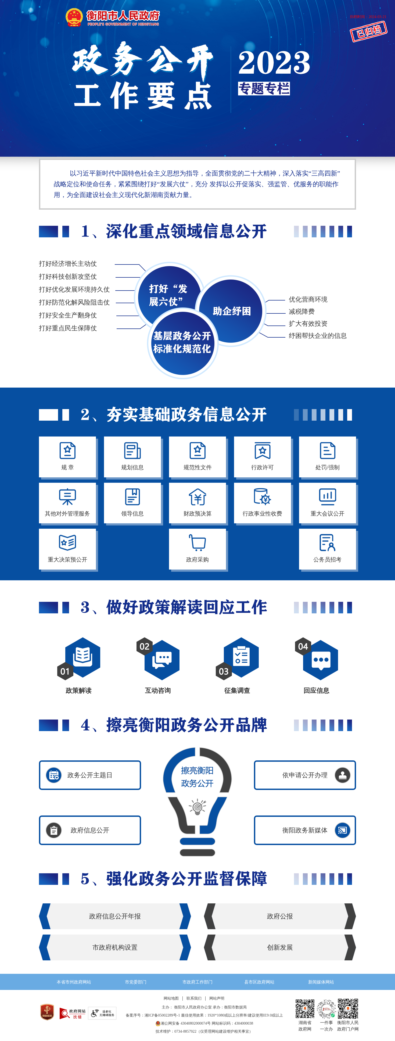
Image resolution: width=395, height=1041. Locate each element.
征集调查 (237, 690)
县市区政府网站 (259, 982)
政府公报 (280, 916)
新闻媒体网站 (321, 982)
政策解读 (79, 690)
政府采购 (197, 559)
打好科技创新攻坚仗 (68, 276)
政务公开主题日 (90, 775)
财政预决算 (198, 513)
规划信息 (132, 467)
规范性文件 (198, 467)
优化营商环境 (308, 299)
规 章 (67, 467)
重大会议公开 (327, 513)
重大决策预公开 (67, 559)
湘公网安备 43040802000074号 (186, 1023)
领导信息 (132, 513)
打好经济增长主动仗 (68, 263)
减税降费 (302, 311)
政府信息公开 (90, 830)
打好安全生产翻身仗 (68, 315)
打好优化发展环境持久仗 (74, 289)
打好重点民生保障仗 (68, 328)
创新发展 (280, 947)
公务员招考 (327, 559)
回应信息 (316, 690)
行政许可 (262, 467)
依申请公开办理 (305, 775)
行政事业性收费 (262, 513)
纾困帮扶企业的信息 (318, 335)
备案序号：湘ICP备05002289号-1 (153, 1015)
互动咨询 (158, 690)
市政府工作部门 (197, 982)
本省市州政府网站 (74, 982)
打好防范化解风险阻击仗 (74, 302)
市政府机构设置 (115, 947)
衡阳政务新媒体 (305, 830)
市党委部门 (135, 982)
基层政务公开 (182, 343)
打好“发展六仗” (169, 289)
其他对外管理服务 (67, 513)
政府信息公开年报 (115, 916)
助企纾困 (231, 303)
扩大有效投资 (308, 323)
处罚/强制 (327, 467)
